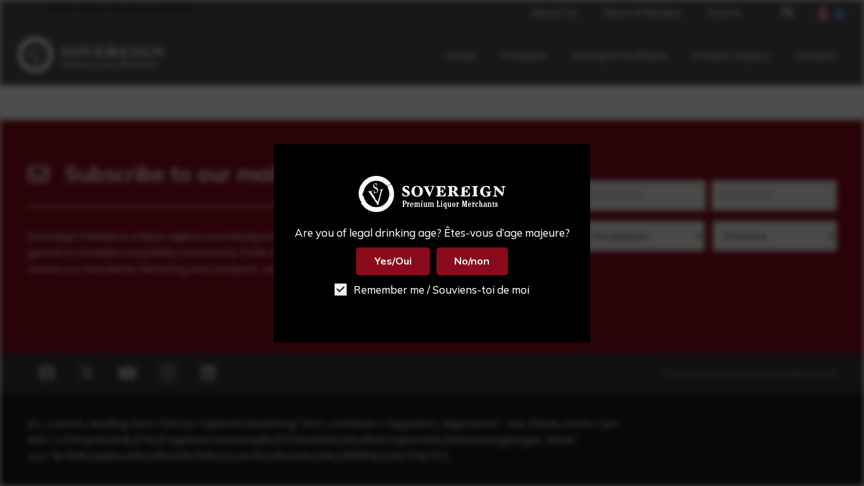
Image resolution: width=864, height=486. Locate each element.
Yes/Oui (393, 260)
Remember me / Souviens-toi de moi (440, 289)
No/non (472, 260)
